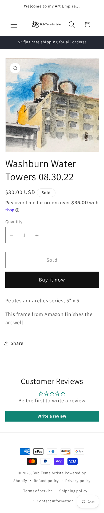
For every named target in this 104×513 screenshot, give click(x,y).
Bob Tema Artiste (48, 472)
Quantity (14, 222)
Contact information (55, 500)
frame (23, 314)
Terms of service (38, 490)
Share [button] (17, 343)
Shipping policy (73, 490)
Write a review (52, 416)
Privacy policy (78, 480)
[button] (13, 24)
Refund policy (46, 480)
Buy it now (52, 279)
